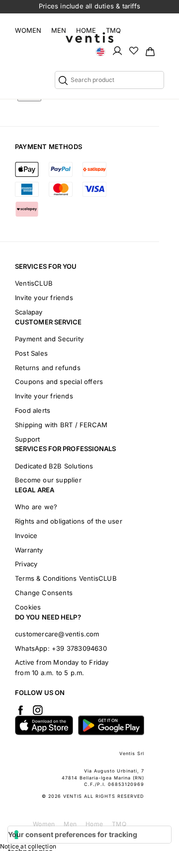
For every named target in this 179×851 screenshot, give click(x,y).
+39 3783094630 (79, 648)
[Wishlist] (133, 50)
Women (28, 30)
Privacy (26, 564)
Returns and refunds (48, 368)
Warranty (29, 550)
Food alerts (32, 410)
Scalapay (29, 312)
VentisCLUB (34, 283)
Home (86, 30)
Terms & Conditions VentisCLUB (66, 578)
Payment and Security (49, 339)
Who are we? (36, 507)
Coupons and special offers (59, 382)
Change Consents (44, 593)
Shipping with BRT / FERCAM (61, 425)
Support (27, 439)
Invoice (26, 536)
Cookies (28, 607)
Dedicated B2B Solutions (54, 466)
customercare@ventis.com (57, 634)
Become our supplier (48, 480)
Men (58, 30)
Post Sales (31, 353)
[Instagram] (37, 709)
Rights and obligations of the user (68, 521)
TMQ (113, 30)
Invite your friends (44, 298)
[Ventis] (89, 37)
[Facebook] (20, 709)
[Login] (117, 50)
